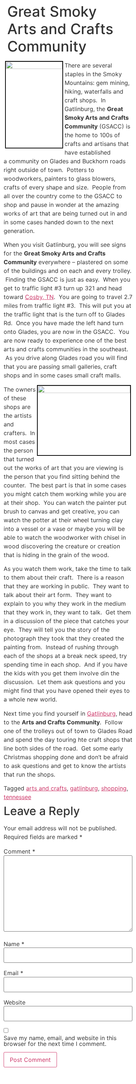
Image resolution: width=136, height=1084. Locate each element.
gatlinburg (84, 788)
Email (13, 973)
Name (14, 944)
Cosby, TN (39, 296)
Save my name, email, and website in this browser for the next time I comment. (60, 1041)
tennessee (17, 797)
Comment (19, 851)
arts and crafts (46, 788)
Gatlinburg (101, 713)
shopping (114, 788)
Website (14, 1002)
